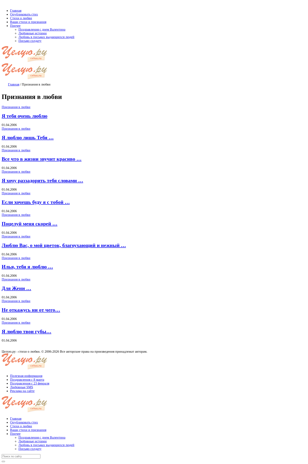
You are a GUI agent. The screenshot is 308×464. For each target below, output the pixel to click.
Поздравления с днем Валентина (41, 437)
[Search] (3, 461)
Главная (15, 418)
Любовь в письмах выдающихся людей (46, 445)
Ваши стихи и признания (28, 430)
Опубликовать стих (24, 422)
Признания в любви (16, 107)
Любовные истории (32, 441)
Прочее (15, 433)
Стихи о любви (21, 426)
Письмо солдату (29, 449)
